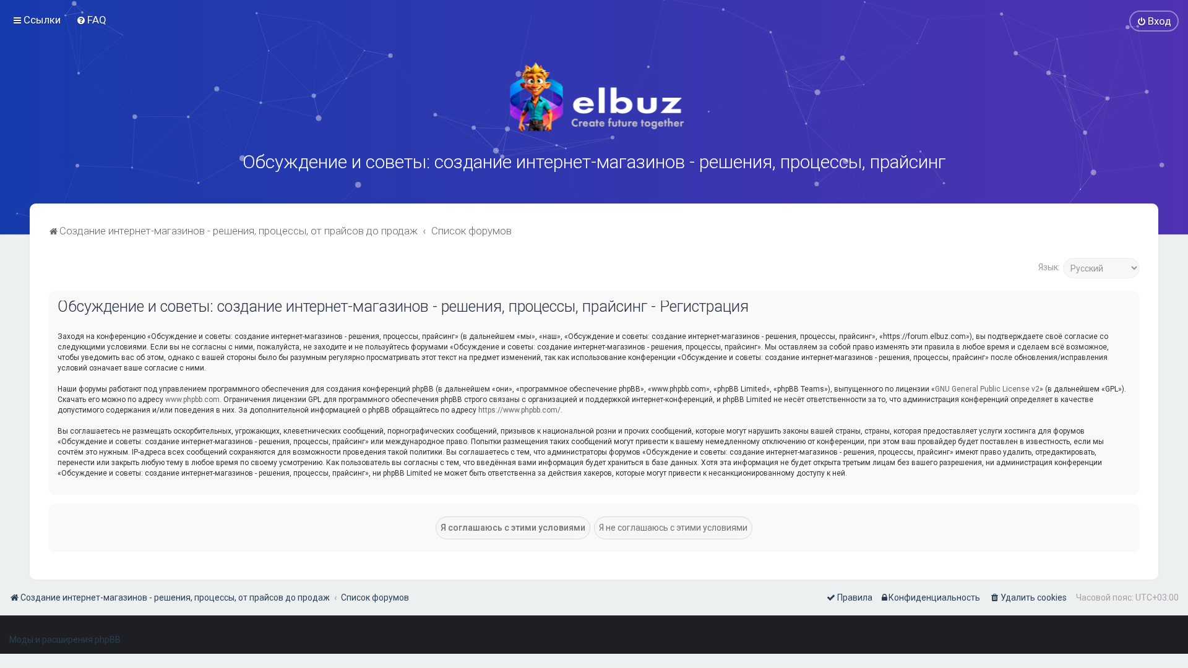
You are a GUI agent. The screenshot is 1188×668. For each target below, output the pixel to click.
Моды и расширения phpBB (65, 639)
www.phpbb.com (192, 399)
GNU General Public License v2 (987, 389)
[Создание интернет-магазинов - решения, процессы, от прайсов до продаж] (594, 97)
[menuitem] (91, 20)
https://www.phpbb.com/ (519, 410)
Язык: (1049, 267)
